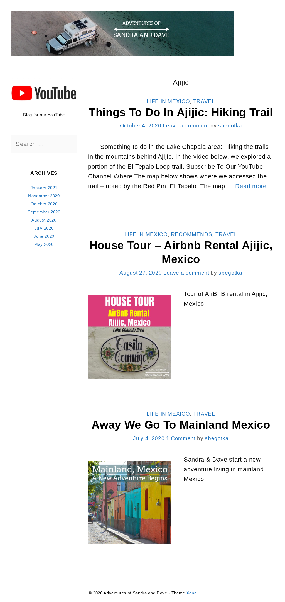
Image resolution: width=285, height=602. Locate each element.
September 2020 (44, 212)
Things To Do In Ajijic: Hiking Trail (181, 112)
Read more (251, 186)
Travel (204, 101)
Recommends (191, 234)
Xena (191, 593)
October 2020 (44, 204)
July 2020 (44, 228)
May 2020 (44, 244)
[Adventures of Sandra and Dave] (122, 33)
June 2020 (44, 236)
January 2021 (44, 187)
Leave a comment (186, 125)
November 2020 (44, 195)
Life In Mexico (168, 101)
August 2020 (43, 220)
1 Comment (181, 438)
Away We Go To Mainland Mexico (181, 425)
